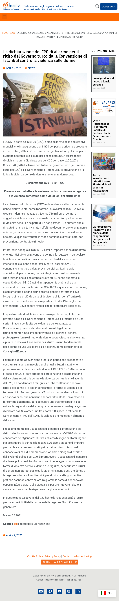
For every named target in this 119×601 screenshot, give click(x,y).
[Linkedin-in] (78, 591)
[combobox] (84, 6)
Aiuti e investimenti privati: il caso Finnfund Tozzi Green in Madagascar (102, 182)
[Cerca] (97, 7)
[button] (4, 16)
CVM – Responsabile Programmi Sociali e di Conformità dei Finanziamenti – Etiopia (103, 130)
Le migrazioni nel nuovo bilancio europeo (103, 81)
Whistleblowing (83, 556)
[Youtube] (59, 591)
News (12, 33)
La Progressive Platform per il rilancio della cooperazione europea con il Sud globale (102, 234)
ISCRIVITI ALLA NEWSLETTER (59, 562)
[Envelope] (41, 591)
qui (16, 523)
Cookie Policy (35, 556)
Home (5, 33)
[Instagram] (69, 591)
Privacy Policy (53, 556)
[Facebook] (50, 591)
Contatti (67, 556)
